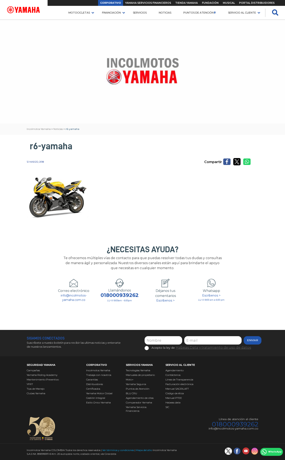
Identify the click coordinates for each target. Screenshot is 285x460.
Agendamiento (174, 370)
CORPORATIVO (110, 2)
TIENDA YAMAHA (186, 2)
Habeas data (172, 402)
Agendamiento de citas (140, 397)
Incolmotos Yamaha (98, 370)
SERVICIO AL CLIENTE (242, 12)
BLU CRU (131, 393)
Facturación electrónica (179, 384)
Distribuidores (94, 384)
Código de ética (174, 393)
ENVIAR (252, 340)
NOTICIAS (165, 12)
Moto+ (130, 379)
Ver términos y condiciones (118, 450)
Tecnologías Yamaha (138, 370)
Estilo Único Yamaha (98, 402)
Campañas (33, 370)
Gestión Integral (95, 397)
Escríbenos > (165, 300)
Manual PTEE (173, 397)
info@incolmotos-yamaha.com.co (74, 298)
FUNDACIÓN (210, 2)
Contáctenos (172, 374)
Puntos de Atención (198, 12)
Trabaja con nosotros (98, 374)
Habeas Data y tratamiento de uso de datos (213, 348)
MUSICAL (229, 2)
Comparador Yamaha (139, 402)
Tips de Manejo (35, 388)
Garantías (92, 379)
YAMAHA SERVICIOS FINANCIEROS (148, 2)
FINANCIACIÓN (111, 12)
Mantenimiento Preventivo (43, 379)
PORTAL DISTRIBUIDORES (257, 2)
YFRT (30, 384)
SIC (167, 407)
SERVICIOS (140, 12)
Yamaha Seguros (136, 384)
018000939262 (120, 295)
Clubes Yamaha (36, 393)
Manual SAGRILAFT (177, 388)
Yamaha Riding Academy (42, 374)
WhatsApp (274, 452)
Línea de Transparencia (179, 379)
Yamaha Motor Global (99, 393)
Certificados (93, 388)
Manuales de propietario (140, 374)
